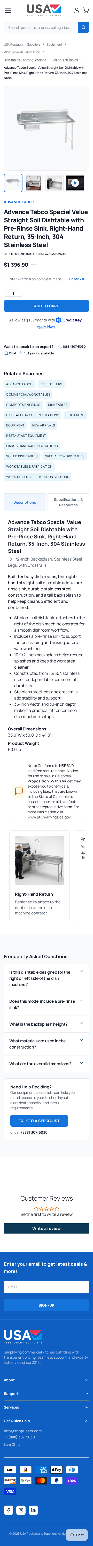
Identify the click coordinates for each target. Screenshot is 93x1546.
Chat (12, 353)
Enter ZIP (77, 278)
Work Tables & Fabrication (22, 52)
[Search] (83, 27)
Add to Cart (46, 305)
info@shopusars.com (23, 1430)
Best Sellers (51, 384)
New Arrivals (43, 425)
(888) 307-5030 (74, 347)
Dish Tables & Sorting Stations (25, 60)
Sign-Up (46, 1305)
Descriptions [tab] (24, 502)
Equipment (54, 44)
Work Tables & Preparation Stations (37, 477)
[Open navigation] (8, 10)
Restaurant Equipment (26, 435)
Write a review (46, 1228)
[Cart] (86, 10)
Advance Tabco (19, 201)
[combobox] (46, 27)
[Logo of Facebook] (8, 1510)
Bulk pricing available (39, 353)
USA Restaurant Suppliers (22, 44)
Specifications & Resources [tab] (68, 502)
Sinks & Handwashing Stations (32, 446)
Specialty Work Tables (64, 456)
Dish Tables (58, 405)
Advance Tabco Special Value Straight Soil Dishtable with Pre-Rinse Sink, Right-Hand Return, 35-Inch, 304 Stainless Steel (45, 72)
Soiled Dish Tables (65, 60)
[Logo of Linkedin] (33, 1510)
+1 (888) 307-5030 (19, 1437)
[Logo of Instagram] (21, 1510)
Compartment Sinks (23, 405)
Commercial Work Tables (28, 394)
